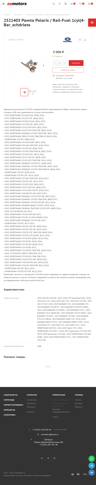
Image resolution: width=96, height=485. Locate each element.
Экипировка (10, 415)
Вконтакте (41, 458)
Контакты (30, 412)
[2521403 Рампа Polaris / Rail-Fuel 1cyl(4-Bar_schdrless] (28, 65)
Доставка (79, 403)
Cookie (55, 417)
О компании (32, 400)
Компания (32, 395)
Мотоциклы (9, 410)
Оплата (78, 400)
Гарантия (78, 407)
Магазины (31, 407)
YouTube (54, 458)
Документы (31, 403)
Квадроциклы (11, 395)
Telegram (48, 458)
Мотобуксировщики (13, 405)
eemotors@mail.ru (49, 434)
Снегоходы (9, 400)
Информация (58, 395)
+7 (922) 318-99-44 (41, 430)
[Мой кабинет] (65, 4)
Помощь (79, 395)
